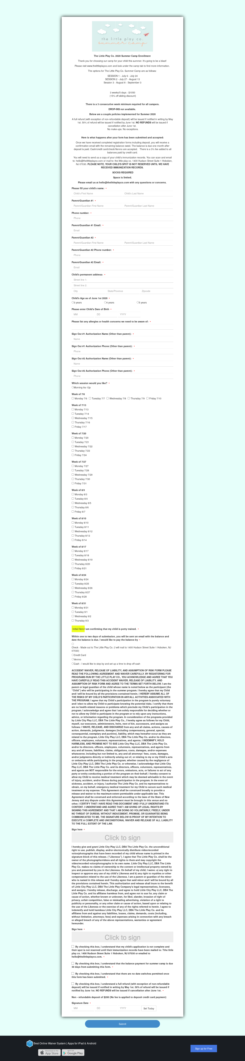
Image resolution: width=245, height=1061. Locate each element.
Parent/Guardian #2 (84, 237)
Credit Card (80, 655)
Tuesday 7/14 (82, 413)
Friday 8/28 (81, 596)
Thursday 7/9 (138, 398)
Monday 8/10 (81, 522)
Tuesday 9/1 (81, 612)
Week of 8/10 (79, 518)
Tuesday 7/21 (82, 442)
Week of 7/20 (79, 433)
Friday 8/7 (80, 511)
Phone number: (81, 212)
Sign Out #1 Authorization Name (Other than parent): (103, 333)
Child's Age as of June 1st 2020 (91, 298)
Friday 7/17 (81, 426)
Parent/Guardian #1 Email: (87, 225)
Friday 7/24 (81, 455)
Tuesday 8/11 (82, 527)
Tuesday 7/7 (98, 398)
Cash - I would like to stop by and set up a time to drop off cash (107, 663)
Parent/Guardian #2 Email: (87, 262)
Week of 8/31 (79, 603)
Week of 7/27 (79, 461)
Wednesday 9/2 (83, 616)
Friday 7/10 (155, 398)
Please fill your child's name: (89, 188)
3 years (78, 302)
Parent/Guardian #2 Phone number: (93, 249)
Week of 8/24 (79, 575)
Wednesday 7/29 (83, 474)
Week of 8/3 (78, 490)
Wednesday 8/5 (83, 503)
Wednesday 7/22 (83, 446)
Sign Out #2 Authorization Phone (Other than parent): (103, 370)
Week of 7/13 (79, 405)
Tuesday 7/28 (82, 470)
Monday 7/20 (81, 437)
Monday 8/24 (81, 579)
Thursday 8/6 (82, 507)
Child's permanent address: (88, 274)
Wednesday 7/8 (118, 398)
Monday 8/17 (81, 551)
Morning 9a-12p (82, 387)
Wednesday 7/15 (83, 418)
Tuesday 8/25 (82, 583)
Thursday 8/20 (82, 564)
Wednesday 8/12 (83, 531)
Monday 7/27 (81, 466)
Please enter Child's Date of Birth (91, 309)
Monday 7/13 (81, 409)
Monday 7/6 (81, 398)
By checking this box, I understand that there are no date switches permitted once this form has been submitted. (120, 975)
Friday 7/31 (81, 483)
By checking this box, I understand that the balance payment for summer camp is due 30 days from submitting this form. (122, 965)
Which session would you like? (91, 383)
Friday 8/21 (81, 568)
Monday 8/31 (81, 607)
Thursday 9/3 (82, 620)
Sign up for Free (203, 1048)
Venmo (77, 659)
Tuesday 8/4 (81, 498)
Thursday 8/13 (82, 535)
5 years (143, 302)
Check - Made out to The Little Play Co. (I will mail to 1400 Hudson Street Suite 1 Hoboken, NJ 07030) (121, 649)
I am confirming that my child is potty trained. (112, 629)
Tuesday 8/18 (82, 555)
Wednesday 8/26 (83, 588)
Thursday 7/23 (82, 450)
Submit (122, 1024)
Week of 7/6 (78, 394)
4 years (110, 302)
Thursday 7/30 (82, 479)
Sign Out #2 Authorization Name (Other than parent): (103, 358)
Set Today (149, 1008)
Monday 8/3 (81, 494)
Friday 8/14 (81, 540)
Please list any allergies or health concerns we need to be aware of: (111, 321)
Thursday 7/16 (82, 422)
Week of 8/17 (79, 546)
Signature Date (81, 1003)
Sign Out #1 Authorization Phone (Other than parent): (103, 346)
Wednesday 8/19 (83, 559)
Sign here (78, 829)
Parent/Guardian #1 (84, 200)
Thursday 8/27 (82, 592)
